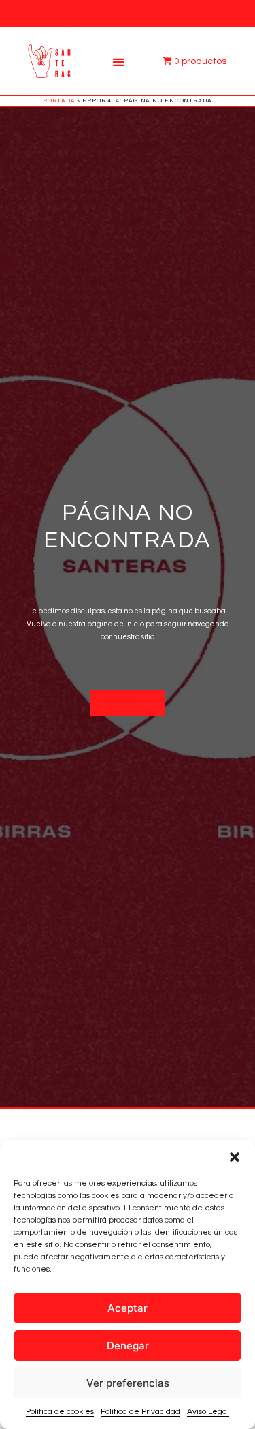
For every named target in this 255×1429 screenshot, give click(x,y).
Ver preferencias (127, 1383)
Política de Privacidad (140, 1411)
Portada (59, 100)
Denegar (128, 1345)
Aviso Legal (208, 1411)
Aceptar (127, 1308)
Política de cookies (60, 1411)
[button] (234, 1157)
